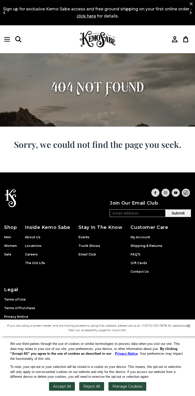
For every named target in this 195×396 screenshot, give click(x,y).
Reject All (91, 386)
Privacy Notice (126, 353)
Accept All (62, 386)
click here (86, 16)
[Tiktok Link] (186, 193)
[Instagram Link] (165, 193)
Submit (178, 213)
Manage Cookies (127, 386)
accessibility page (93, 330)
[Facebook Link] (155, 193)
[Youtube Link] (176, 193)
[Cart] (186, 39)
